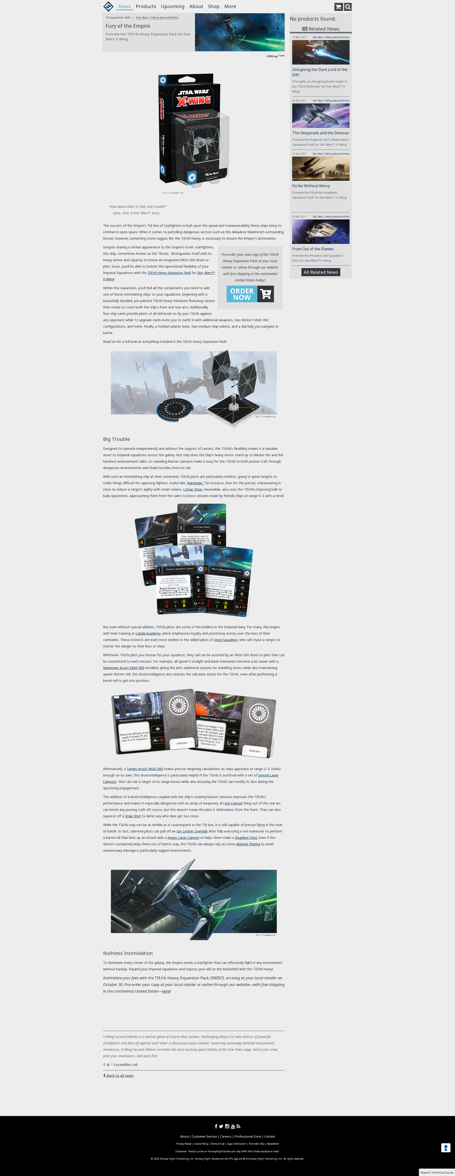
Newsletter (273, 1143)
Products (146, 6)
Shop (214, 6)
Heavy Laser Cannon (183, 837)
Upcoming (173, 6)
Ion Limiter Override (192, 831)
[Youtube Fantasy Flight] (234, 1126)
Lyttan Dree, (193, 489)
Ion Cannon (234, 803)
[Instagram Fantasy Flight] (228, 1126)
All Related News (321, 272)
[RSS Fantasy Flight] (239, 1126)
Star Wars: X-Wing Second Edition (157, 17)
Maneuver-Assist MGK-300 (123, 667)
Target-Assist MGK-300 (145, 769)
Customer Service (204, 1136)
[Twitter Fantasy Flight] (222, 1126)
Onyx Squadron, (226, 639)
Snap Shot (133, 816)
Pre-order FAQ (256, 1143)
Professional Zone (248, 1136)
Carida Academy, (148, 633)
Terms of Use (217, 1143)
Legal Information (236, 1143)
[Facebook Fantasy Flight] (217, 1126)
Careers (226, 1136)
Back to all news (120, 1075)
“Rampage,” (195, 483)
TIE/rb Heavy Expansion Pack (169, 272)
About (196, 6)
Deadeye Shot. (246, 837)
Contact (269, 1136)
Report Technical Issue (437, 1172)
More (230, 6)
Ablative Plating (248, 844)
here (166, 991)
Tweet (281, 55)
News (124, 6)
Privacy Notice (183, 1143)
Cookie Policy (201, 1143)
